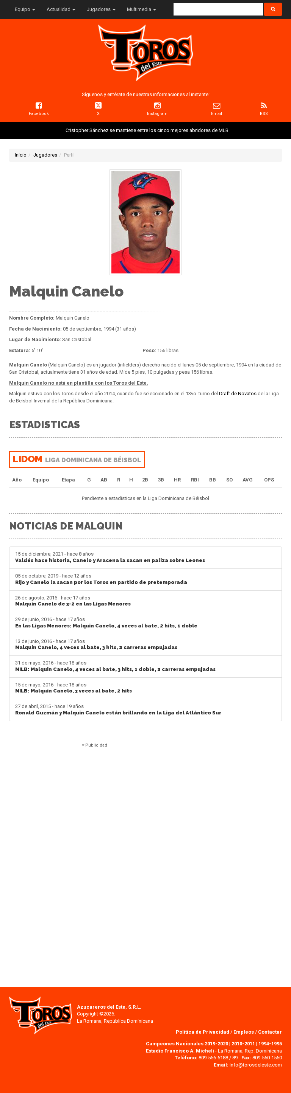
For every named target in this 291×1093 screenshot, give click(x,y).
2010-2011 (243, 1043)
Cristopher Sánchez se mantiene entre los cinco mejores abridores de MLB (147, 130)
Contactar (270, 1032)
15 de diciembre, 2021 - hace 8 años (110, 557)
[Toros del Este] (145, 53)
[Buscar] (273, 9)
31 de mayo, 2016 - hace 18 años (115, 666)
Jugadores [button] (99, 9)
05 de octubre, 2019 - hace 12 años (101, 579)
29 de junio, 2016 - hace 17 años (106, 622)
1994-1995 (270, 1043)
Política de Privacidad (203, 1032)
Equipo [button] (23, 9)
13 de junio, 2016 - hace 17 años (96, 644)
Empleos (243, 1032)
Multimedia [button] (139, 9)
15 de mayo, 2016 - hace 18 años (73, 688)
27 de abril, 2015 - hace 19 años (118, 709)
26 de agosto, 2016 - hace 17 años (73, 601)
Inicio (21, 155)
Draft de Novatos (238, 393)
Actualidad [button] (59, 9)
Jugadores (45, 155)
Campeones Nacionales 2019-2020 (187, 1043)
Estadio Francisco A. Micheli (180, 1051)
